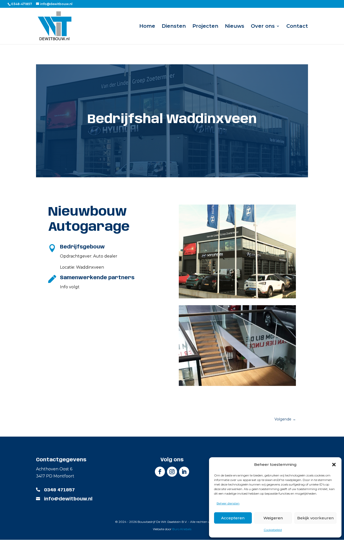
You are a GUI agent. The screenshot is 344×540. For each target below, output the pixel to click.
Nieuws (234, 26)
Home (147, 26)
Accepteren (233, 518)
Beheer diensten (228, 503)
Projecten (205, 26)
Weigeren (273, 518)
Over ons (263, 26)
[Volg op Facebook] (160, 472)
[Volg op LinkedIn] (184, 472)
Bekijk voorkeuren (315, 518)
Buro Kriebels (181, 529)
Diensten (174, 26)
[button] (333, 464)
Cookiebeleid (273, 530)
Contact (297, 26)
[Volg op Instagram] (172, 472)
